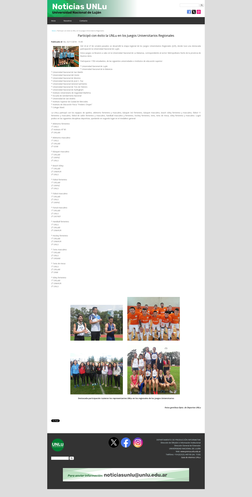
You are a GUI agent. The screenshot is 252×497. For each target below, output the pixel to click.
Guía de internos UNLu (191, 457)
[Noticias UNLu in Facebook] (189, 12)
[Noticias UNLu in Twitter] (194, 12)
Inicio (53, 20)
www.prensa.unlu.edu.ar (190, 451)
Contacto (83, 20)
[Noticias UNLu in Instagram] (199, 12)
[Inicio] (124, 8)
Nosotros (68, 20)
